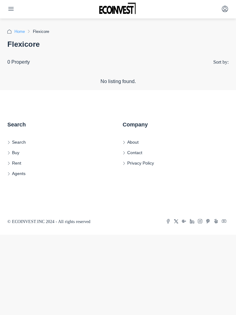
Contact (134, 152)
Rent (16, 163)
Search (19, 142)
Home (19, 31)
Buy (15, 152)
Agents (19, 173)
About (133, 142)
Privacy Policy (140, 163)
